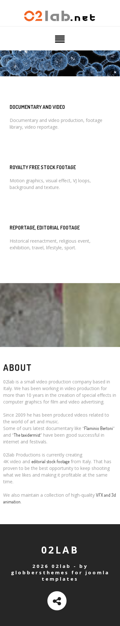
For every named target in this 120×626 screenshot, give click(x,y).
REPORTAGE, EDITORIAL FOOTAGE (45, 227)
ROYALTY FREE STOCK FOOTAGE (43, 167)
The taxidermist (27, 435)
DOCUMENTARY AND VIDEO (37, 107)
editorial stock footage (50, 461)
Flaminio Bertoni (98, 428)
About (17, 367)
